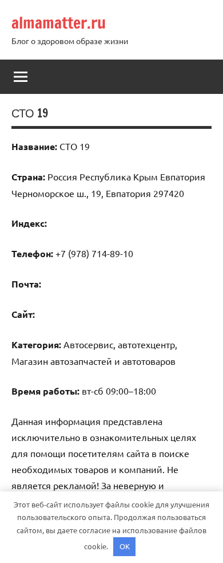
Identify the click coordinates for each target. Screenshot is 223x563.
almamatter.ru (58, 22)
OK (125, 546)
